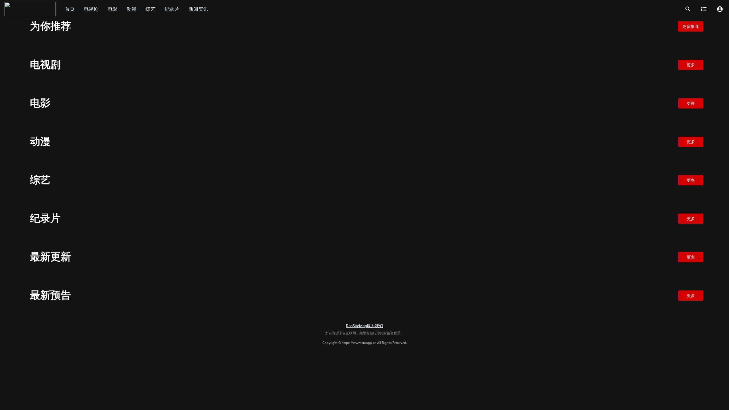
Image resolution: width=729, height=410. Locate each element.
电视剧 (91, 9)
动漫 (132, 9)
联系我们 (375, 325)
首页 (70, 9)
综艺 (150, 9)
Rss (349, 325)
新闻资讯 (198, 9)
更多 (691, 65)
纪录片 (172, 9)
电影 (113, 9)
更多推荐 (690, 26)
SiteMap (360, 325)
